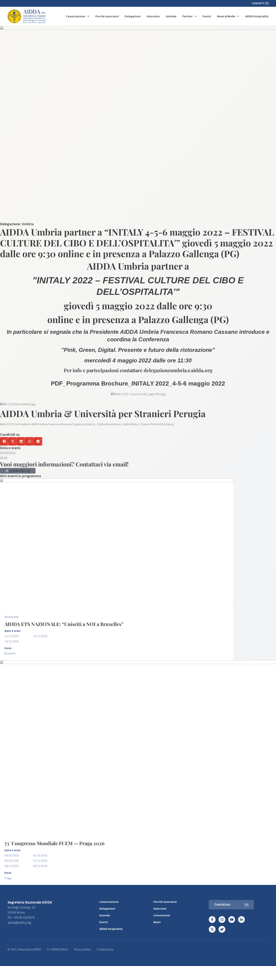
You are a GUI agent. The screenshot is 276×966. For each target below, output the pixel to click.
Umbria (28, 224)
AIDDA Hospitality (256, 16)
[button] (4, 441)
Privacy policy (82, 949)
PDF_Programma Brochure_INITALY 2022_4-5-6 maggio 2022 (138, 383)
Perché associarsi (107, 16)
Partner (187, 16)
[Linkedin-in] (241, 919)
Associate (153, 16)
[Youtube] (231, 919)
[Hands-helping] (222, 929)
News (157, 922)
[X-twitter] (212, 929)
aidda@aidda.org (19, 922)
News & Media (226, 16)
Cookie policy (105, 949)
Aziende (171, 16)
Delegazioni (133, 16)
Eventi (207, 16)
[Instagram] (222, 919)
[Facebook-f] (212, 919)
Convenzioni (161, 915)
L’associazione (75, 16)
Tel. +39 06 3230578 (21, 917)
